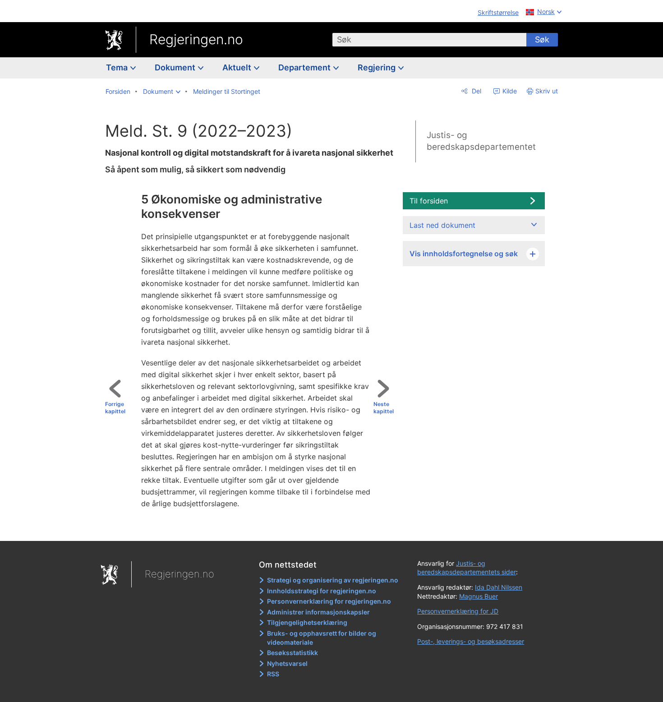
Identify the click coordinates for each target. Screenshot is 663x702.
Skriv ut (546, 91)
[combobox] (429, 39)
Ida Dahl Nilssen (498, 587)
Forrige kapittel (115, 408)
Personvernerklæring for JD (457, 611)
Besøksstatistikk (292, 652)
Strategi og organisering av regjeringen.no (332, 580)
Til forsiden (429, 200)
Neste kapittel (383, 408)
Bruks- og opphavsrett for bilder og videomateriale (321, 637)
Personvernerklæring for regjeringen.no (329, 601)
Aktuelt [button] (237, 67)
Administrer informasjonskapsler (318, 612)
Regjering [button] (377, 67)
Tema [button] (117, 67)
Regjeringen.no (196, 39)
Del (475, 91)
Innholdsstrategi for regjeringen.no (321, 591)
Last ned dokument (442, 225)
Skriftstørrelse (498, 12)
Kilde (509, 91)
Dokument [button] (176, 67)
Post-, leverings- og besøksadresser (470, 641)
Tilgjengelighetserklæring (307, 622)
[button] (161, 91)
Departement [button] (305, 67)
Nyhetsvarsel (287, 663)
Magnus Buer (478, 596)
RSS (273, 674)
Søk (542, 39)
